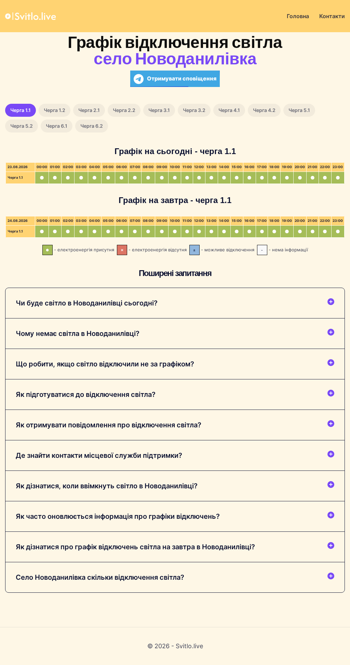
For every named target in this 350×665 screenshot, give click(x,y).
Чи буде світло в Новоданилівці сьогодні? (87, 303)
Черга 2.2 (124, 110)
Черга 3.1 (159, 110)
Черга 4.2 (264, 110)
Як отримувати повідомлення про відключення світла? (108, 425)
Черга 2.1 (89, 110)
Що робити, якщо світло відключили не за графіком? (105, 364)
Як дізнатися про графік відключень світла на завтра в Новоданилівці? (135, 547)
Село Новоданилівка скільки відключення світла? (100, 577)
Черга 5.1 (299, 110)
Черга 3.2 (194, 110)
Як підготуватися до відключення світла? (86, 394)
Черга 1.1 (20, 110)
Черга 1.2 (54, 110)
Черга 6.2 (91, 126)
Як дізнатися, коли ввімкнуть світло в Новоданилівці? (107, 486)
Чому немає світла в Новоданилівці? (77, 333)
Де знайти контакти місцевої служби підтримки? (99, 455)
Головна (298, 16)
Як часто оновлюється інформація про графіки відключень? (118, 516)
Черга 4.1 (229, 110)
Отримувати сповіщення (181, 78)
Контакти (332, 16)
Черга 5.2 (21, 126)
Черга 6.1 (56, 126)
